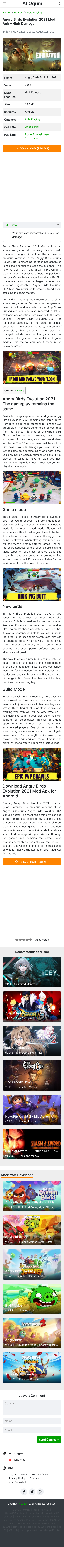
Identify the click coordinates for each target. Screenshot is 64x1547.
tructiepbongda (36, 1513)
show (20, 390)
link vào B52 (24, 1523)
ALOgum (32, 3)
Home (6, 12)
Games (18, 12)
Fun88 (36, 1523)
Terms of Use (40, 1474)
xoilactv (46, 1523)
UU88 (36, 1509)
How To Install (17, 1482)
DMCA (24, 1474)
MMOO (27, 1509)
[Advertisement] (32, 186)
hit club (26, 1516)
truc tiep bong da (29, 1530)
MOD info (11, 225)
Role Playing (34, 12)
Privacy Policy (17, 1478)
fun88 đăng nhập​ (47, 1526)
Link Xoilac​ (42, 1520)
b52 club (36, 1516)
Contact (34, 1478)
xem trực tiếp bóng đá (24, 1526)
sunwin (7, 1526)
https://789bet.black (15, 1513)
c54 (54, 1523)
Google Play (32, 126)
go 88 (46, 1516)
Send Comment (49, 1439)
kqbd (17, 1516)
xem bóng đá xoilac (24, 1520)
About (12, 1474)
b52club (45, 1509)
